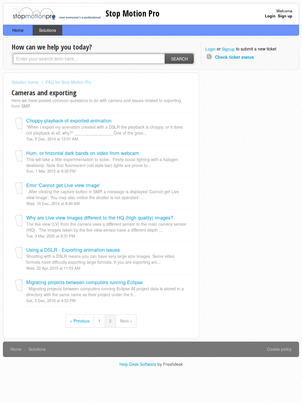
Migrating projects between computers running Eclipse (84, 282)
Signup (228, 49)
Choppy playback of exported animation (68, 120)
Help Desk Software (138, 364)
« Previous (80, 321)
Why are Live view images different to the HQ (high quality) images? (99, 217)
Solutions (47, 30)
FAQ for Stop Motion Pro (68, 82)
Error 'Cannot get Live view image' (63, 185)
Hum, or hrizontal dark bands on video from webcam (82, 152)
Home (18, 30)
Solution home (26, 82)
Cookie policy (279, 349)
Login (210, 49)
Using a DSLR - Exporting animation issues (73, 249)
